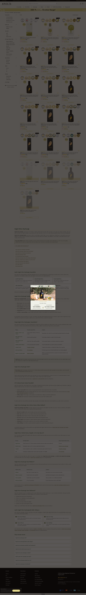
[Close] (55, 285)
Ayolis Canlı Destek (16, 590)
